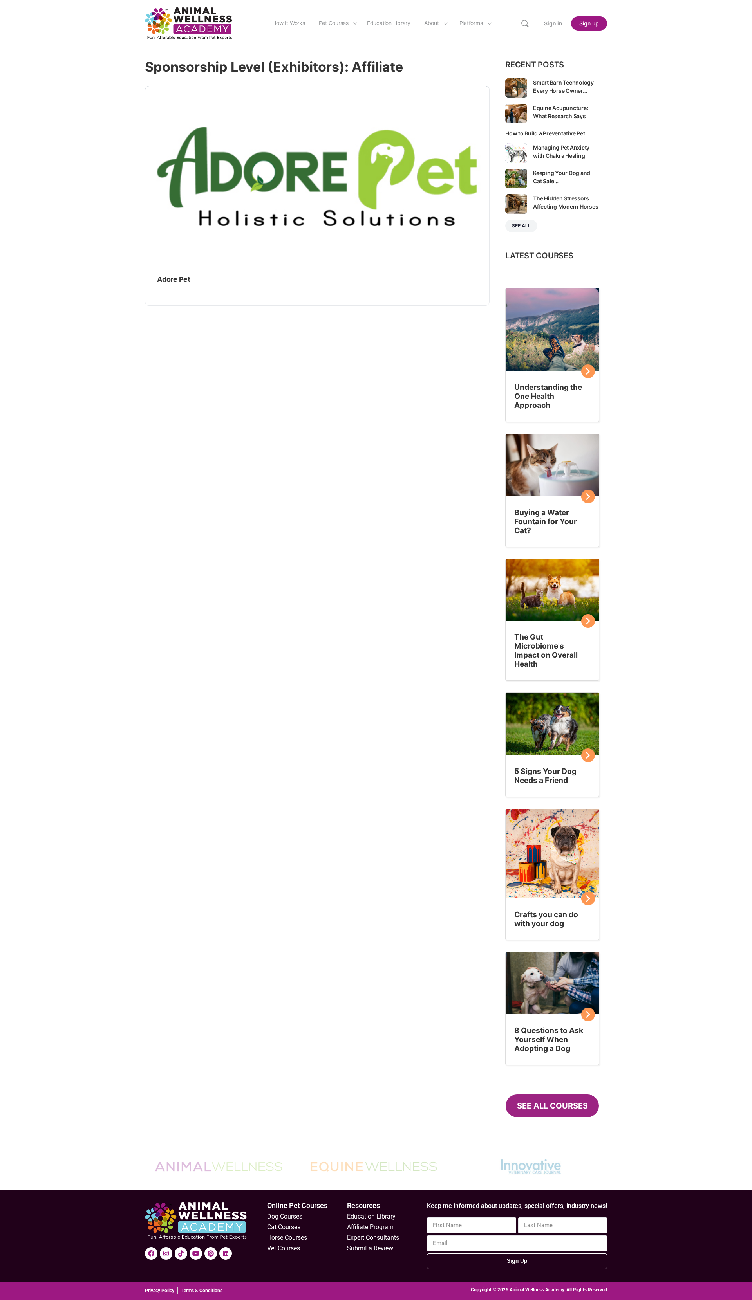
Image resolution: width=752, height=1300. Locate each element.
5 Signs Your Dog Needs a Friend (545, 775)
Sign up (589, 23)
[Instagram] (166, 1253)
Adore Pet (173, 279)
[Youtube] (196, 1253)
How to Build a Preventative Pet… (547, 133)
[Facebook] (151, 1253)
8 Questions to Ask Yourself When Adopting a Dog (548, 1039)
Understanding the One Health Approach (548, 396)
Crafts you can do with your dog (546, 919)
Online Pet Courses (297, 1205)
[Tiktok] (181, 1253)
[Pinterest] (210, 1253)
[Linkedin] (225, 1253)
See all (521, 226)
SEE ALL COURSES (552, 1106)
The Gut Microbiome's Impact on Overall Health (546, 650)
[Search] (525, 23)
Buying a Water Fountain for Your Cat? (545, 521)
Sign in (553, 23)
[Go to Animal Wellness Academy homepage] (189, 23)
